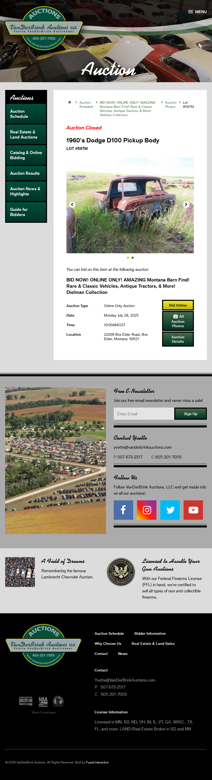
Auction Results (25, 173)
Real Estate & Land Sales (153, 643)
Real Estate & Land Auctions (23, 134)
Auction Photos (171, 104)
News (122, 653)
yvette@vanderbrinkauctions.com (143, 447)
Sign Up (190, 413)
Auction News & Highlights (25, 191)
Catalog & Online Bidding (26, 155)
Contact (101, 653)
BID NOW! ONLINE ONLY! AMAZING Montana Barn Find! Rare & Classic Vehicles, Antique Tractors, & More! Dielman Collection (127, 108)
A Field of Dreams (63, 561)
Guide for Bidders (19, 212)
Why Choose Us (108, 643)
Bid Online (178, 305)
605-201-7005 (168, 456)
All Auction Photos (177, 321)
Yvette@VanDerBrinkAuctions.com (125, 679)
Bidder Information (150, 633)
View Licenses (43, 712)
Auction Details (177, 339)
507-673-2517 (130, 456)
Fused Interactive (97, 762)
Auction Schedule (19, 114)
